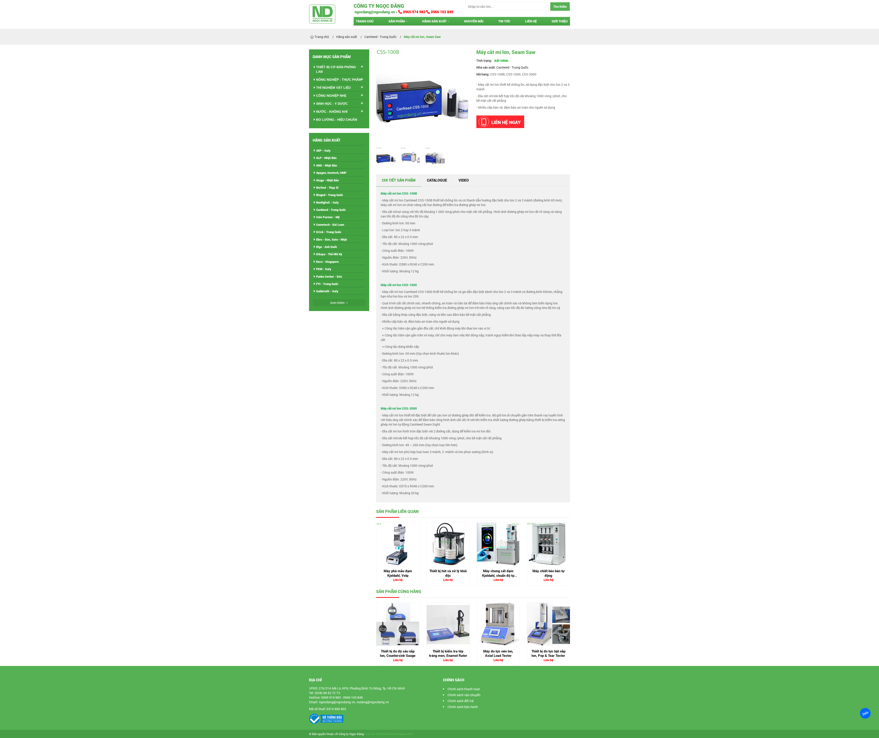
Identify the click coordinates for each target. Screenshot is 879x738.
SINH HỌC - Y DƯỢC (332, 103)
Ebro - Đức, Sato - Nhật (331, 239)
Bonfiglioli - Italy (327, 202)
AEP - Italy (323, 150)
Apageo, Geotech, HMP (331, 173)
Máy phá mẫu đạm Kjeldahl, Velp (398, 573)
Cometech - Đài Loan (330, 225)
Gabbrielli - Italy (327, 291)
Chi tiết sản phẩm (398, 180)
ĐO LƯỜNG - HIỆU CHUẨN (336, 119)
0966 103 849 (441, 11)
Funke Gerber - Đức (329, 276)
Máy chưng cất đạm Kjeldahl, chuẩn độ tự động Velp (498, 575)
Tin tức (504, 21)
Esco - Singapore (327, 262)
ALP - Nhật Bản (326, 158)
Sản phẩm (396, 21)
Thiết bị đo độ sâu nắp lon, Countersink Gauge (397, 653)
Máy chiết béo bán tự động (548, 573)
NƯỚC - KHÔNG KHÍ (331, 111)
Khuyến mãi (473, 21)
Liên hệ (531, 21)
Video (463, 180)
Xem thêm (337, 303)
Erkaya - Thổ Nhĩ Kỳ (329, 254)
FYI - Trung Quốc (327, 284)
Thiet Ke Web (373, 734)
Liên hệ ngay (506, 122)
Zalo (865, 713)
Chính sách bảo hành (463, 707)
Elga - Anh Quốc (326, 247)
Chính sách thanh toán (464, 689)
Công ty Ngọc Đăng (379, 6)
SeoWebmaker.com (399, 734)
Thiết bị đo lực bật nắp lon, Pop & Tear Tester (548, 653)
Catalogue (437, 180)
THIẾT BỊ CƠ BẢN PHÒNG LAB (336, 69)
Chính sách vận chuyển (464, 695)
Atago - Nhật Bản (327, 180)
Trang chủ (365, 21)
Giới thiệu (560, 21)
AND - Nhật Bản (326, 165)
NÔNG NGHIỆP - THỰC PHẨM (338, 79)
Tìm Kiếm (560, 6)
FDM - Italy (323, 269)
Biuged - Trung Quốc (329, 195)
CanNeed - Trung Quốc (512, 67)
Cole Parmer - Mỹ (328, 217)
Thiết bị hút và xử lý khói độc (448, 573)
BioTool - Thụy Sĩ (327, 187)
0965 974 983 (414, 11)
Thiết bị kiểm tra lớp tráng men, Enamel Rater (448, 653)
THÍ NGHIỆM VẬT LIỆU (333, 87)
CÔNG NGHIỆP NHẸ (331, 95)
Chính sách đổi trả (461, 701)
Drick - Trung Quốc (328, 232)
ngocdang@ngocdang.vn (374, 11)
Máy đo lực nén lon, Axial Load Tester (498, 653)
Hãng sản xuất (434, 21)
